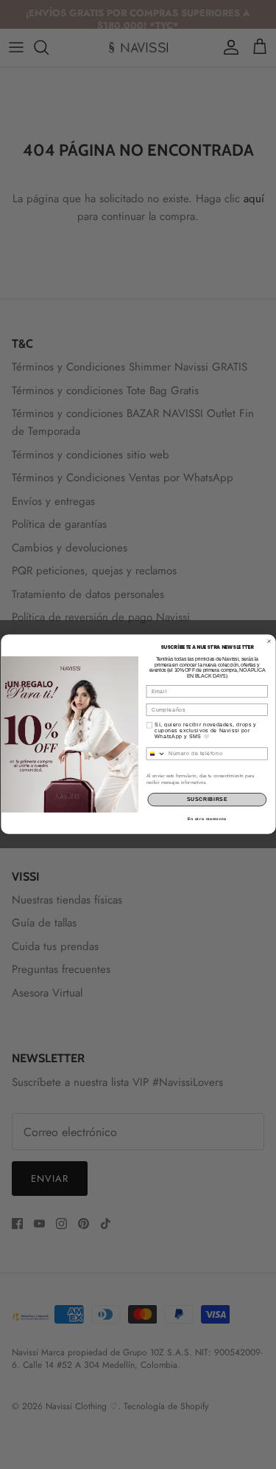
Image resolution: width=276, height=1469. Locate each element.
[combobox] (156, 754)
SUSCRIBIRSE (206, 799)
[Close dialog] (268, 641)
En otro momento (206, 818)
